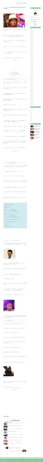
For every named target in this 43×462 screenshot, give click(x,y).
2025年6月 (32, 42)
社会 (31, 118)
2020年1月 (32, 100)
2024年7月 (32, 50)
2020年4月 (32, 95)
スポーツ (32, 110)
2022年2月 (32, 87)
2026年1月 (32, 34)
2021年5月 (32, 90)
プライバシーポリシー (28, 460)
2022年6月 (32, 82)
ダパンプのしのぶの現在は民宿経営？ (13, 73)
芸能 (4, 416)
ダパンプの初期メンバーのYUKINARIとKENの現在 (16, 74)
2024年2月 (32, 58)
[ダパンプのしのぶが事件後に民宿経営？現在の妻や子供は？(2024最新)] (14, 420)
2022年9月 (32, 77)
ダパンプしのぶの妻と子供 (12, 75)
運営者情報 (32, 460)
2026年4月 (32, 32)
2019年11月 (32, 103)
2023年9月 (32, 66)
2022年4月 (32, 85)
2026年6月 (32, 29)
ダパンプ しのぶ (7, 416)
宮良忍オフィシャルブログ (9, 226)
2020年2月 (32, 98)
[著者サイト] (35, 24)
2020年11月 (32, 92)
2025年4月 (32, 45)
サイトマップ (35, 460)
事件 (31, 120)
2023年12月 (32, 61)
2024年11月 (32, 48)
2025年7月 (32, 40)
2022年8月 (32, 79)
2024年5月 (32, 53)
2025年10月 (32, 37)
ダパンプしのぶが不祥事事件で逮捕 (13, 72)
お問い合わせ (39, 460)
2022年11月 (32, 74)
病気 (31, 115)
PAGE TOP (21, 457)
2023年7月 (32, 69)
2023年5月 (32, 71)
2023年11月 (32, 63)
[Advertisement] (15, 11)
